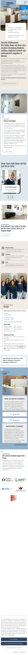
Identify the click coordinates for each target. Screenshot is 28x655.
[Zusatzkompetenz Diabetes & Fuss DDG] (20, 479)
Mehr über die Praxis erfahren (9, 83)
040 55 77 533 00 (10, 317)
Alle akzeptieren (14, 639)
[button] (8, 197)
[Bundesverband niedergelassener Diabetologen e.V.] (7, 488)
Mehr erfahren (9, 151)
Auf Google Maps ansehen (20, 444)
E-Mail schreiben (23, 18)
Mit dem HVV (16, 420)
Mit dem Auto (16, 414)
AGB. (9, 350)
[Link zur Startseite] (8, 4)
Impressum (15, 652)
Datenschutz (11, 634)
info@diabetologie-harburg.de (14, 321)
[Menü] (25, 2)
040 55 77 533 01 (10, 319)
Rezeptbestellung (23, 13)
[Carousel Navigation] (14, 197)
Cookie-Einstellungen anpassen (14, 647)
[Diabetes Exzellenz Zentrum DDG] (7, 479)
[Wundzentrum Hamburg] (14, 498)
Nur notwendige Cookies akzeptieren (14, 643)
